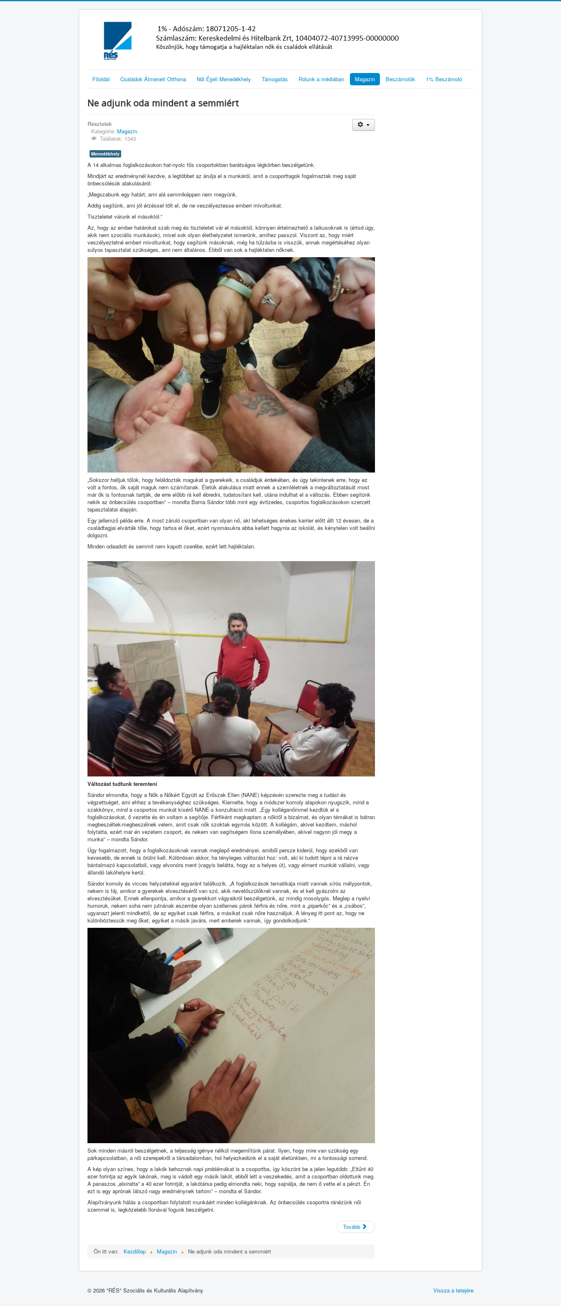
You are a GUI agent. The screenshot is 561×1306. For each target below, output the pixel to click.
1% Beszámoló (444, 79)
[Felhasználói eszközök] (363, 125)
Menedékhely (105, 154)
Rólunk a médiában (321, 79)
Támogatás (275, 79)
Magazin (365, 79)
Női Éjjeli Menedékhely (224, 79)
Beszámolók (400, 79)
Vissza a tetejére (453, 1290)
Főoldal (101, 79)
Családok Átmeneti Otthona (153, 79)
